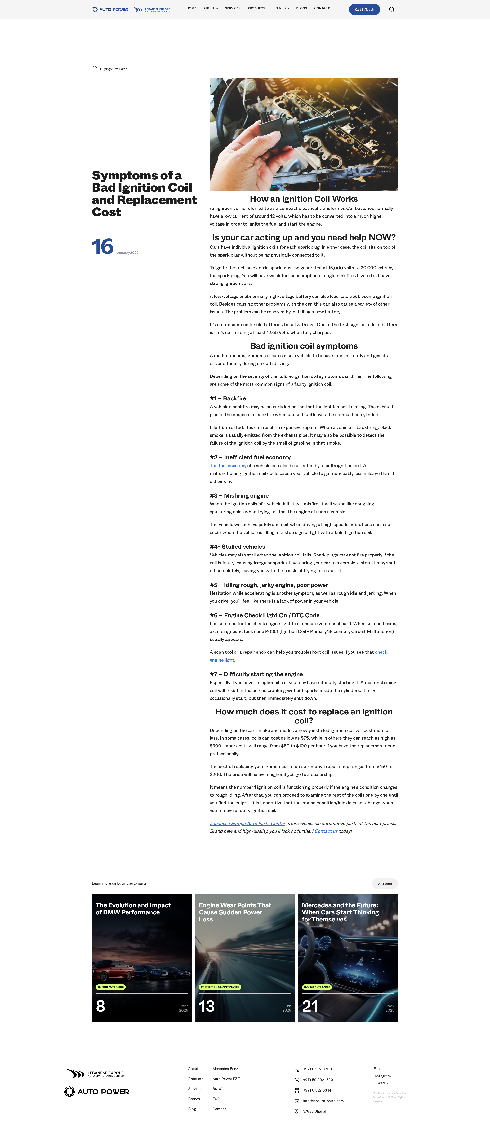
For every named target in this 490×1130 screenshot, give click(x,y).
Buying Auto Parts (132, 883)
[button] (211, 9)
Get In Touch (364, 9)
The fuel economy (228, 466)
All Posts (385, 884)
